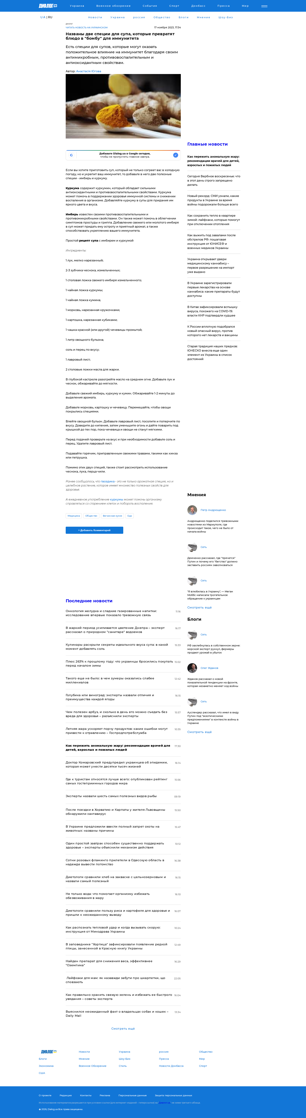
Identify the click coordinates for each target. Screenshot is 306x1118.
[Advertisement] (123, 563)
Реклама (105, 1095)
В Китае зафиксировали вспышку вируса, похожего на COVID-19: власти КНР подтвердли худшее (212, 311)
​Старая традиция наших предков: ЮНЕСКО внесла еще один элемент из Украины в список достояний (212, 353)
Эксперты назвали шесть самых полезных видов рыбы (111, 796)
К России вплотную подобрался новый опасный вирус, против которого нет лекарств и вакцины (212, 331)
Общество (91, 515)
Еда (130, 515)
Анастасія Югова (88, 71)
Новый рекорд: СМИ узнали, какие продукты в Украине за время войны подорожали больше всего (213, 200)
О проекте (45, 1095)
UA (43, 17)
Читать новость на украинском (87, 27)
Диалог (69, 24)
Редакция (66, 1095)
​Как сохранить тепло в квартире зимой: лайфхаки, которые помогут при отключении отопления (213, 220)
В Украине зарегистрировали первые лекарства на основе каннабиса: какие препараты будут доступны (213, 289)
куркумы (117, 499)
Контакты (85, 1095)
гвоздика (108, 481)
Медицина (74, 515)
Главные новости (207, 144)
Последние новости (89, 600)
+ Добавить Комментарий (94, 530)
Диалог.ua (164, 1102)
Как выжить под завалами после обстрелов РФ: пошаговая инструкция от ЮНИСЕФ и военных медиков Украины (211, 242)
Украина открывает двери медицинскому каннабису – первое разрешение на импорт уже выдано (210, 265)
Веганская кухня (112, 515)
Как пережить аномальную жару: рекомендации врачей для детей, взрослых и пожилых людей (213, 161)
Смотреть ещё (123, 1028)
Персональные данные (132, 1095)
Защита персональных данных (173, 1095)
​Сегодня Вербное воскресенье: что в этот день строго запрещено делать (213, 180)
